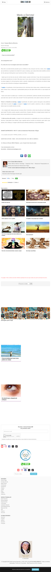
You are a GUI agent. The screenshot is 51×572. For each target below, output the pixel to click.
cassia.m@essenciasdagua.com (20, 167)
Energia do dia (4, 482)
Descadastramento (5, 506)
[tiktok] (16, 446)
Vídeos (2, 492)
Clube (2, 489)
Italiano (2, 520)
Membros (47, 2)
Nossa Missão (4, 500)
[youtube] (2, 446)
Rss (2, 509)
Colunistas (3, 503)
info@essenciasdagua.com (14, 149)
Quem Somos (4, 498)
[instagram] (6, 446)
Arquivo (3, 511)
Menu (4, 2)
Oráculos (3, 494)
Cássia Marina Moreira (11, 43)
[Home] (25, 455)
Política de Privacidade (20, 563)
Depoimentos (4, 502)
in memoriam (25, 558)
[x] (13, 446)
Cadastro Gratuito (5, 505)
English (3, 518)
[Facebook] (9, 446)
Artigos (2, 488)
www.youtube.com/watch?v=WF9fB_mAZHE (11, 134)
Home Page (4, 480)
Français (3, 523)
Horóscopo (3, 485)
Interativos (3, 486)
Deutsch (3, 522)
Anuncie (3, 512)
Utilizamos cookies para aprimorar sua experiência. (21, 569)
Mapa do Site (4, 508)
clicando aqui (18, 173)
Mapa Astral (4, 483)
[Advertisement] (25, 265)
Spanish (3, 517)
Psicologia (7, 45)
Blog (2, 491)
